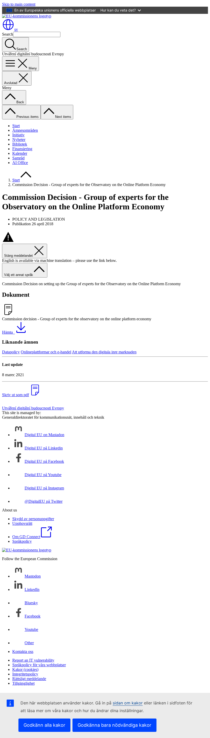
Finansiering (22, 149)
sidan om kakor (128, 702)
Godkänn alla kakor (44, 725)
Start (16, 126)
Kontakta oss (22, 651)
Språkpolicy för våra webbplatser (39, 665)
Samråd (18, 158)
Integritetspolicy (25, 674)
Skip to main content (18, 4)
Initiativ (18, 135)
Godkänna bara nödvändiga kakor (114, 725)
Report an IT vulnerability (33, 660)
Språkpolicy (22, 541)
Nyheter (18, 139)
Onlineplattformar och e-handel (46, 352)
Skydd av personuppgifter (33, 519)
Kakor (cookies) (25, 669)
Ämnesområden (25, 130)
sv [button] (16, 29)
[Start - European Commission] (26, 16)
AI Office (20, 162)
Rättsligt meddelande (29, 678)
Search (7, 34)
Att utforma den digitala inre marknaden (104, 352)
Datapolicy (11, 352)
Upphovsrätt (22, 523)
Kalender (19, 153)
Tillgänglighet (23, 683)
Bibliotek (19, 144)
